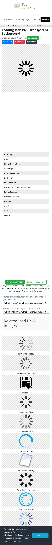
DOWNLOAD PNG (15, 282)
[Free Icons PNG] (24, 5)
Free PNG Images (9, 25)
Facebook (7, 42)
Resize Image (37, 25)
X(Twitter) (31, 42)
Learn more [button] (16, 541)
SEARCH (45, 19)
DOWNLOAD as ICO (36, 282)
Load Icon (8, 159)
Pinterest (19, 42)
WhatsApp (33, 38)
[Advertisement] (26, 122)
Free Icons (24, 25)
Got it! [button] (40, 535)
